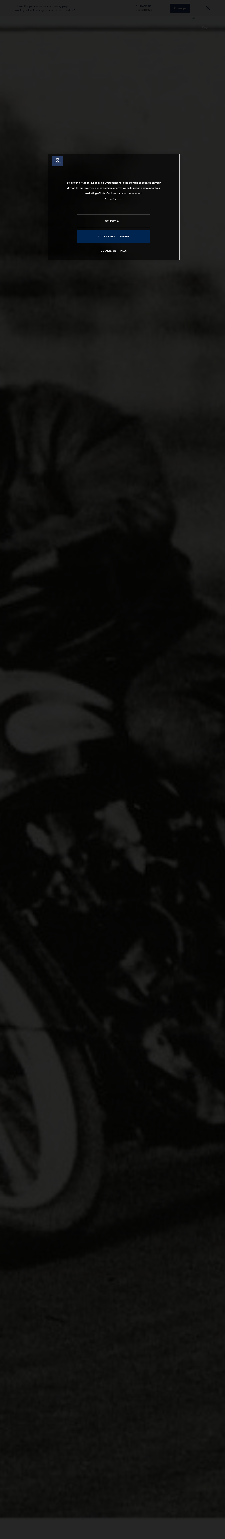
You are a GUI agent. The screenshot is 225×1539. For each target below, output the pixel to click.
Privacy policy (110, 199)
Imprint (119, 199)
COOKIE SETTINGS (113, 250)
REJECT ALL (113, 221)
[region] (114, 207)
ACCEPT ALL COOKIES (114, 236)
